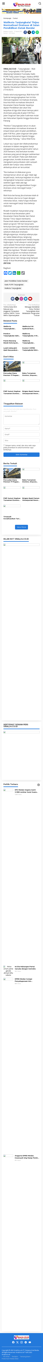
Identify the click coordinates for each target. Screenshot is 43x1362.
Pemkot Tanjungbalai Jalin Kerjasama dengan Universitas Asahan (11, 335)
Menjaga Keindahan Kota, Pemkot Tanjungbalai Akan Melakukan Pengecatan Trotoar (31, 310)
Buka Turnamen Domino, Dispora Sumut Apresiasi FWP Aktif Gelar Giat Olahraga (29, 374)
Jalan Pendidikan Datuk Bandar (16, 281)
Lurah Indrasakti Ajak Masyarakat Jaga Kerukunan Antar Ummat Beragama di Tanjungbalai (10, 349)
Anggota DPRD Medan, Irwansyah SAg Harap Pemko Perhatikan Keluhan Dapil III (27, 1157)
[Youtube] (30, 299)
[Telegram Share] (33, 32)
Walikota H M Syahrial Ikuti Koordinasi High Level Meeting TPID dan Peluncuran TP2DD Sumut (30, 327)
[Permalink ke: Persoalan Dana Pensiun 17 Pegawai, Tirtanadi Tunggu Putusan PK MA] (12, 366)
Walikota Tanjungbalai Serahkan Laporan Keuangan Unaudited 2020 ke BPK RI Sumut (30, 342)
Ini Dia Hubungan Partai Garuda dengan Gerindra (25, 968)
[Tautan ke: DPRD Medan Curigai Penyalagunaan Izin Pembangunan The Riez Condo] (8, 1065)
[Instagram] (21, 299)
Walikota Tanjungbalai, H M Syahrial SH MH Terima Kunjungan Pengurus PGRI (30, 335)
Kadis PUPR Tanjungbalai (14, 284)
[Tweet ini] (29, 32)
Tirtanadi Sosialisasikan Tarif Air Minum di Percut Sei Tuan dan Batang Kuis (11, 518)
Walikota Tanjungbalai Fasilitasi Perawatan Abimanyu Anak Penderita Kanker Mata (12, 327)
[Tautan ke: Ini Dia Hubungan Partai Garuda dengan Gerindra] (8, 971)
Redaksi (15, 1356)
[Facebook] (12, 299)
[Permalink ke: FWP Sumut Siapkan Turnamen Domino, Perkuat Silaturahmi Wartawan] (12, 384)
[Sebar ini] (25, 32)
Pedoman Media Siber (10, 1359)
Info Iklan (6, 1356)
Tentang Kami (25, 1356)
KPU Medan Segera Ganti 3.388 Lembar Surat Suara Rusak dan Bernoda (26, 791)
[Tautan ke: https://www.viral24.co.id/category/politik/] (38, 784)
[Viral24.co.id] (22, 4)
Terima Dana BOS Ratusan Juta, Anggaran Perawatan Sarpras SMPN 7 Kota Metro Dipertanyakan (11, 310)
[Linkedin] (26, 299)
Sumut (5, 33)
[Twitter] (17, 299)
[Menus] (3, 3)
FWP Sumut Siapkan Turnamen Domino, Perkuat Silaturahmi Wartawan (12, 392)
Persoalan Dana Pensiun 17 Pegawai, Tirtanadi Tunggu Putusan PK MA (11, 374)
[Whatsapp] (37, 32)
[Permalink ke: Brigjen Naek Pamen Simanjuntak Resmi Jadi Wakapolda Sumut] (31, 384)
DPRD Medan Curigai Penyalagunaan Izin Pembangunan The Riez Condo (25, 980)
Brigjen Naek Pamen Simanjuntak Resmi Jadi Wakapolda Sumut (30, 392)
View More (21, 527)
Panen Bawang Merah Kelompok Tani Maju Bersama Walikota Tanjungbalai (11, 342)
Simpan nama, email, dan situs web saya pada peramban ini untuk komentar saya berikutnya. (19, 447)
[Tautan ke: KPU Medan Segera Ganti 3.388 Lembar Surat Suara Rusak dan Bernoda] (8, 876)
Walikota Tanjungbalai (13, 288)
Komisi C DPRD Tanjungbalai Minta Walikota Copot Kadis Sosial (30, 349)
